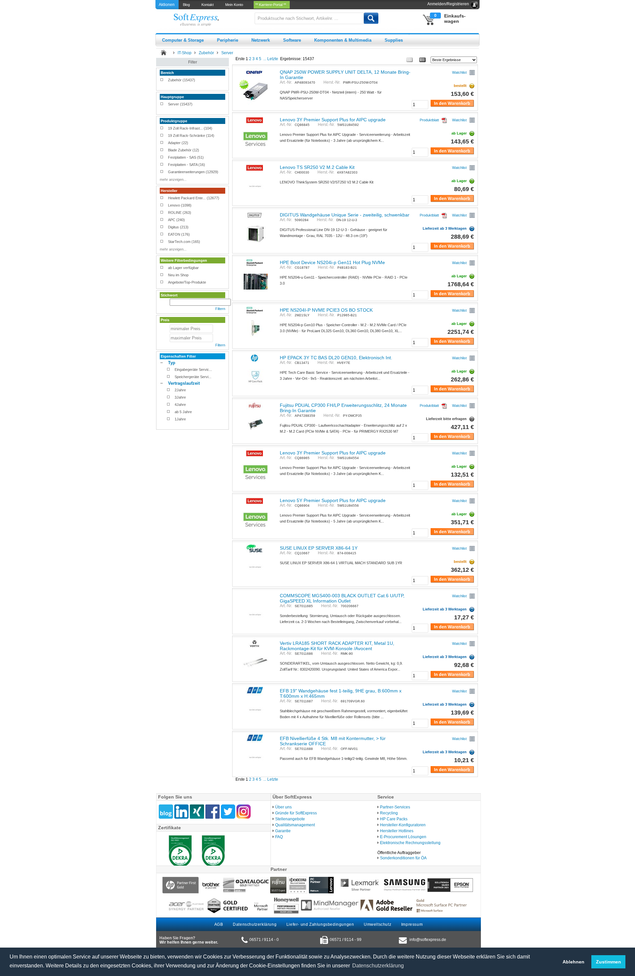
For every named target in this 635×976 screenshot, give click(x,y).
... (264, 59)
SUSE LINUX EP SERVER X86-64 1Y (319, 548)
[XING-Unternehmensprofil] (197, 811)
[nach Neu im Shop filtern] (162, 275)
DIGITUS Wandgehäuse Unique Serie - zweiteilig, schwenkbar (344, 214)
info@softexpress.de (427, 939)
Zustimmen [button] (608, 961)
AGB (218, 924)
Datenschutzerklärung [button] (378, 965)
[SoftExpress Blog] (166, 811)
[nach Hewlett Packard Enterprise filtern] (162, 198)
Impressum (412, 924)
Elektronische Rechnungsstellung (410, 842)
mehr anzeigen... (173, 179)
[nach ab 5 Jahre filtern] (168, 412)
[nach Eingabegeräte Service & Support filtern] (168, 370)
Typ (171, 362)
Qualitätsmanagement (295, 825)
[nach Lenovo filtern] (162, 206)
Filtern (220, 309)
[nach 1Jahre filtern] (168, 419)
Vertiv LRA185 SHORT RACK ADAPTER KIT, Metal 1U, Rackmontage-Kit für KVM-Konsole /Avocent (337, 646)
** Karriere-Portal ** (271, 5)
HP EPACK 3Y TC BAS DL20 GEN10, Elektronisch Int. (336, 357)
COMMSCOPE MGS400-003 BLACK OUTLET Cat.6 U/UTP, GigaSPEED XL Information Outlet (342, 598)
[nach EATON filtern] (162, 235)
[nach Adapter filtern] (162, 143)
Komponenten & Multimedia (342, 40)
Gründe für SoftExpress (296, 813)
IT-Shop (184, 53)
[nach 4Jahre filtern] (168, 405)
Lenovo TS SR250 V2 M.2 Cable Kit (317, 167)
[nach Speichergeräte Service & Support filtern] (168, 377)
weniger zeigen (172, 86)
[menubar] (237, 4)
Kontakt (208, 5)
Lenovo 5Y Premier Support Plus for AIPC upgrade (333, 500)
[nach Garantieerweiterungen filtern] (162, 172)
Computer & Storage (183, 40)
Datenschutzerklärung (254, 924)
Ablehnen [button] (573, 961)
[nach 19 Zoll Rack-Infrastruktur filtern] (162, 129)
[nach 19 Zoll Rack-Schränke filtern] (162, 136)
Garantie (283, 831)
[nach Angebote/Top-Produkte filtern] (162, 283)
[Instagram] (243, 811)
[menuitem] (187, 4)
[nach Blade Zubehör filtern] (162, 150)
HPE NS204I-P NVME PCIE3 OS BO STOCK (326, 310)
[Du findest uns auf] (212, 811)
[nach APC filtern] (162, 220)
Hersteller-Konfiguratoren (403, 825)
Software (292, 40)
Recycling (389, 813)
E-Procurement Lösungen (403, 837)
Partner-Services (395, 807)
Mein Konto (235, 5)
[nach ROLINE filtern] (162, 213)
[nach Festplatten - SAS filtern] (162, 158)
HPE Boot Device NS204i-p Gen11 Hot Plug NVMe (332, 262)
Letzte (272, 59)
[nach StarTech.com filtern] (162, 242)
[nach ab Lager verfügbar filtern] (162, 268)
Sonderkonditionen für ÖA (403, 858)
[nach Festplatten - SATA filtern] (162, 165)
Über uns (283, 807)
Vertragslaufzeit (184, 383)
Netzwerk (260, 40)
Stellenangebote (290, 819)
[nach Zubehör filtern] (162, 80)
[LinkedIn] (181, 811)
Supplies (394, 40)
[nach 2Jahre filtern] (168, 390)
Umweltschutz (377, 924)
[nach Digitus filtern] (162, 227)
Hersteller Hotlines (396, 831)
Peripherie (227, 40)
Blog (187, 5)
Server (227, 53)
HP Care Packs (393, 819)
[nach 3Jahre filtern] (168, 398)
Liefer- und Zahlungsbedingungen (320, 924)
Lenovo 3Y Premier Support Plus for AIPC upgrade (333, 119)
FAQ (279, 837)
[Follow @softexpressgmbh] (228, 811)
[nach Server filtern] (162, 104)
